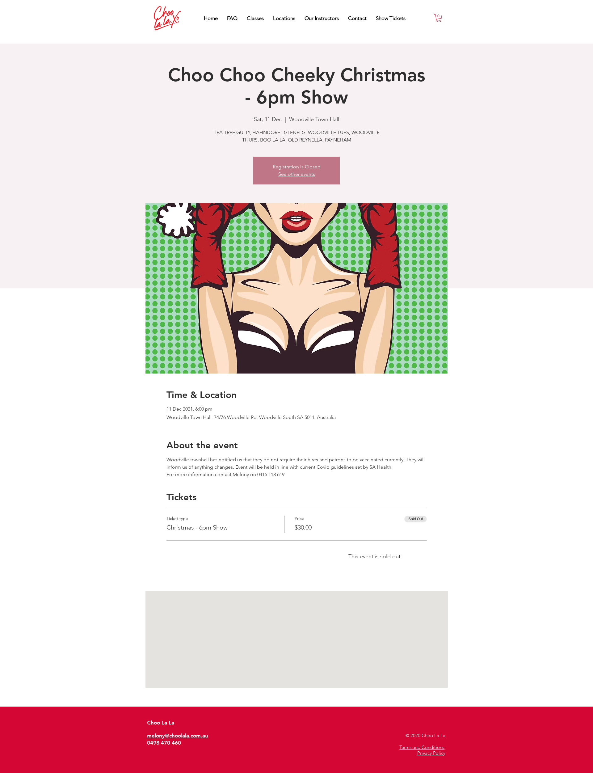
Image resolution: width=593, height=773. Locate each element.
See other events (296, 174)
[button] (321, 18)
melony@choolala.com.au (177, 736)
